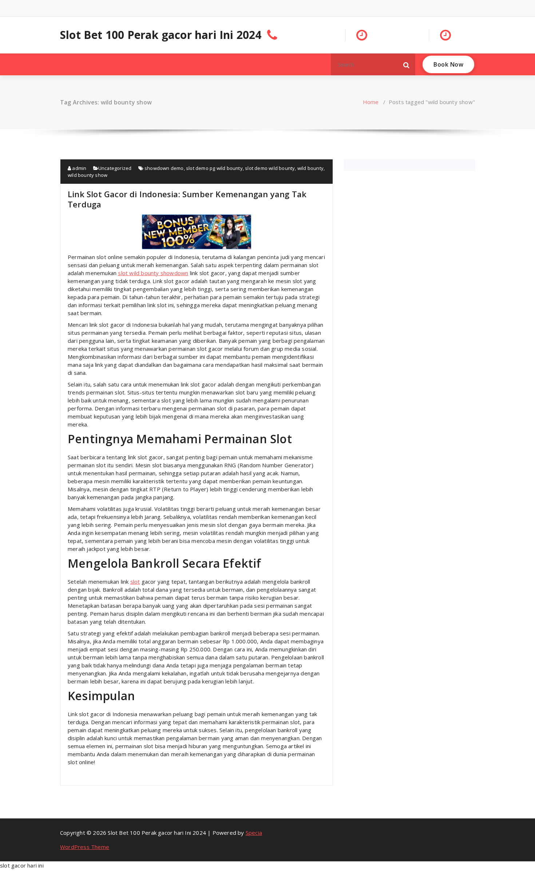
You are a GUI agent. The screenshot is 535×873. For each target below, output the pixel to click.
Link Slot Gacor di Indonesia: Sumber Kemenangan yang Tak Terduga (187, 199)
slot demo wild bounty (270, 168)
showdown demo (164, 168)
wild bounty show (87, 175)
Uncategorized (115, 168)
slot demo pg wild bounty (214, 168)
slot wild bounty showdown (153, 273)
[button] (406, 64)
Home (371, 102)
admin (78, 168)
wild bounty (310, 168)
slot (135, 581)
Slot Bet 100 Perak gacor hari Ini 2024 (161, 34)
